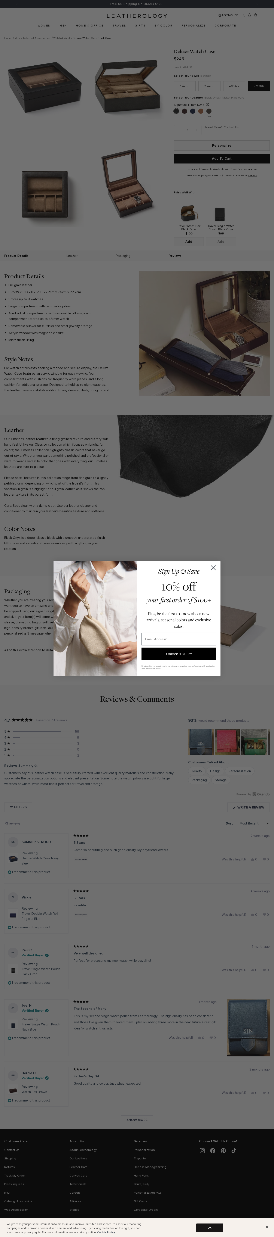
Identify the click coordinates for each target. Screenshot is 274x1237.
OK (209, 1227)
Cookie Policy (106, 1232)
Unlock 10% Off (179, 654)
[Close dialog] (213, 568)
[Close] (267, 1227)
